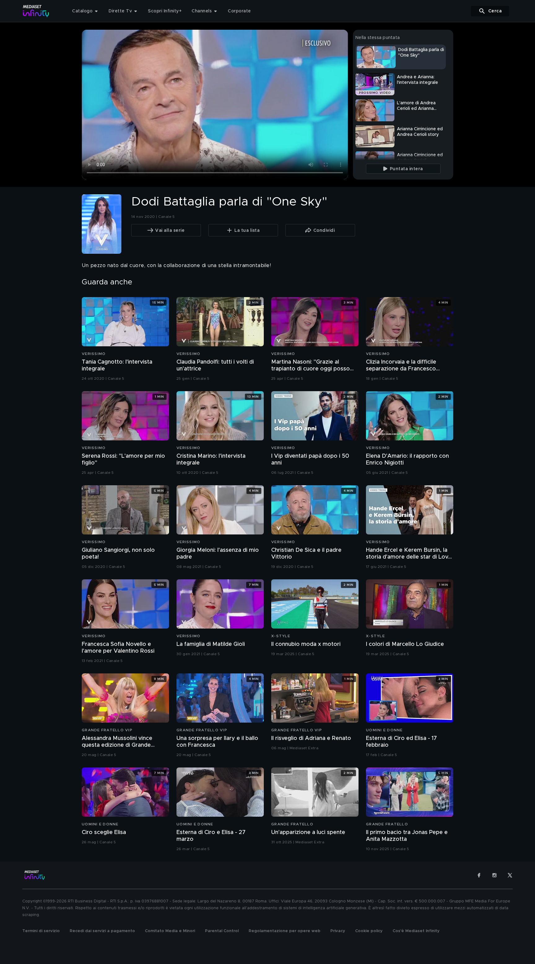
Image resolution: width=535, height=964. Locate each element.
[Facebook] (479, 875)
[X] (510, 875)
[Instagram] (494, 875)
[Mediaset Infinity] (36, 11)
